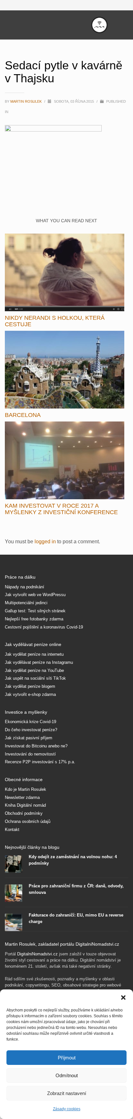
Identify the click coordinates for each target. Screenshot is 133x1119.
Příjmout (67, 1057)
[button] (123, 997)
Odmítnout (67, 1075)
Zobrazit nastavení (66, 1093)
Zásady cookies (66, 1109)
